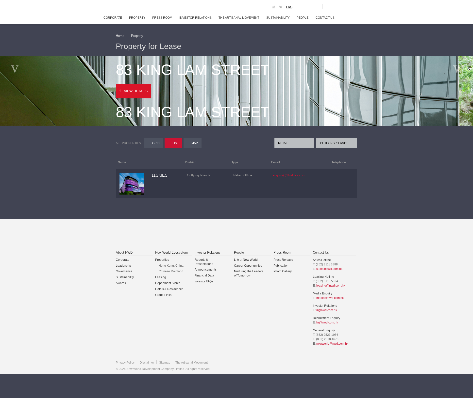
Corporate (112, 17)
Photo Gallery (282, 271)
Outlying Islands (334, 143)
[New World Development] (143, 7)
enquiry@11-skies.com (289, 175)
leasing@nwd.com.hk (330, 285)
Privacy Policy (125, 362)
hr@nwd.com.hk (327, 322)
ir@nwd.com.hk (326, 310)
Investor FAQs (204, 281)
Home (120, 36)
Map (194, 143)
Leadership (123, 265)
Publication (280, 265)
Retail (283, 143)
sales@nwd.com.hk (329, 269)
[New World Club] (315, 6)
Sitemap (164, 362)
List (175, 143)
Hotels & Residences (169, 289)
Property (137, 17)
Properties (162, 259)
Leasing (160, 277)
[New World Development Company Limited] (180, 235)
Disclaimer (147, 362)
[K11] (301, 6)
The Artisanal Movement (239, 17)
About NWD (124, 252)
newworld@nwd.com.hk (332, 343)
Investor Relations (195, 17)
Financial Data (204, 275)
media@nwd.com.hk (330, 298)
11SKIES (160, 175)
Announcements (206, 269)
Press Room (162, 17)
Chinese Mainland (171, 271)
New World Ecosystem (171, 252)
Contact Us (325, 17)
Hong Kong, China (171, 265)
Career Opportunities (248, 265)
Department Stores (167, 283)
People (302, 17)
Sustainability (278, 17)
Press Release (283, 259)
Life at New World (246, 259)
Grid (156, 143)
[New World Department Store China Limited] (286, 235)
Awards (121, 283)
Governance (124, 271)
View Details (136, 91)
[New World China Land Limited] (230, 235)
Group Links (163, 295)
